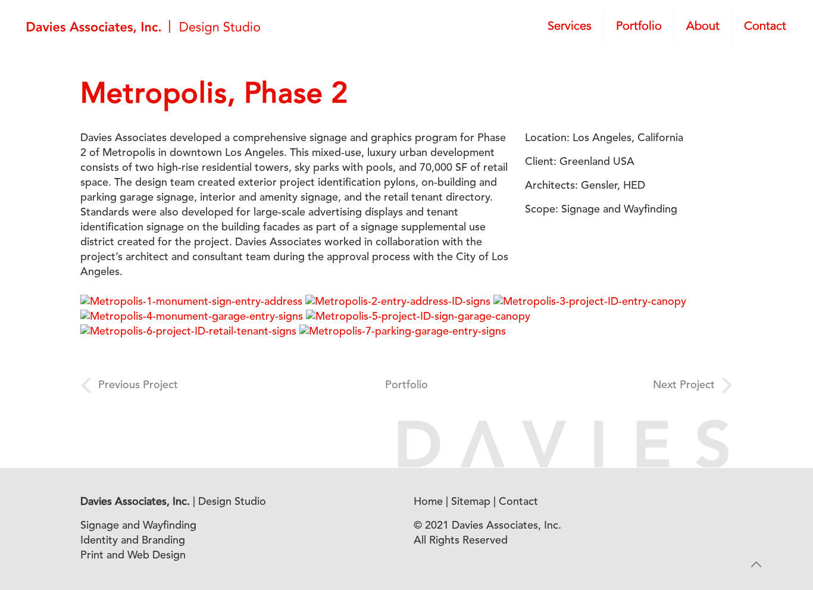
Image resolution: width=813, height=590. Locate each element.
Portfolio (406, 385)
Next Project (684, 385)
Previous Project (138, 385)
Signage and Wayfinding (138, 525)
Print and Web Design (133, 555)
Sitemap (470, 502)
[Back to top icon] (755, 565)
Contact (518, 502)
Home (428, 502)
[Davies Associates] (143, 27)
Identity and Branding (132, 540)
